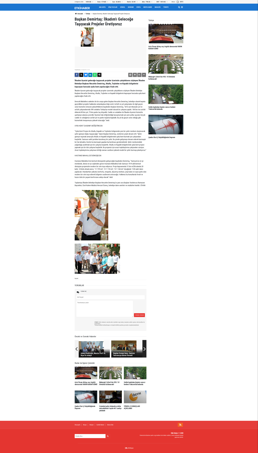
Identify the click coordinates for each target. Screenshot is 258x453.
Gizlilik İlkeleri (100, 425)
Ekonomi (131, 7)
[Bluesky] (86, 75)
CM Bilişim (131, 448)
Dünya (138, 7)
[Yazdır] (130, 75)
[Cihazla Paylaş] (99, 75)
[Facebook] (77, 75)
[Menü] (181, 7)
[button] (135, 75)
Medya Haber (147, 7)
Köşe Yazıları (112, 7)
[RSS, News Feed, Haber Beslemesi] (180, 425)
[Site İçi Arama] (179, 7)
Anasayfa (80, 14)
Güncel (122, 7)
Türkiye (166, 7)
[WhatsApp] (95, 75)
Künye (85, 425)
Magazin (157, 7)
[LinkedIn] (90, 75)
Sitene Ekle (110, 425)
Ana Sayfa (102, 7)
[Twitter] (81, 75)
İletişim (91, 425)
